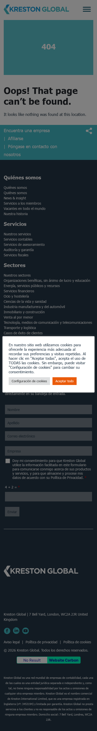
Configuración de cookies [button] (29, 381)
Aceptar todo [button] (64, 381)
